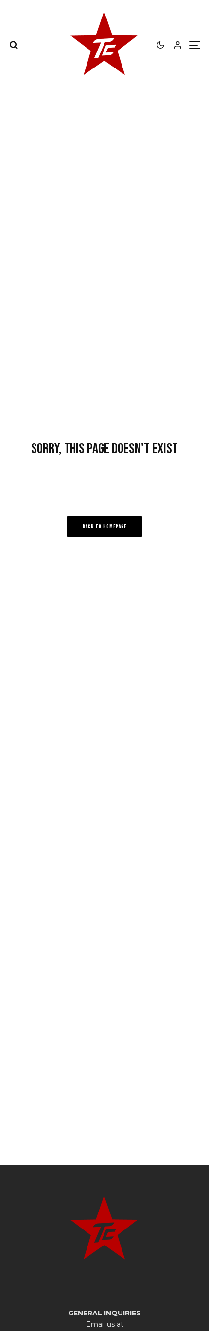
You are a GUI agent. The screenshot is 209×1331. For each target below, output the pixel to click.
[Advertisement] (104, 1026)
